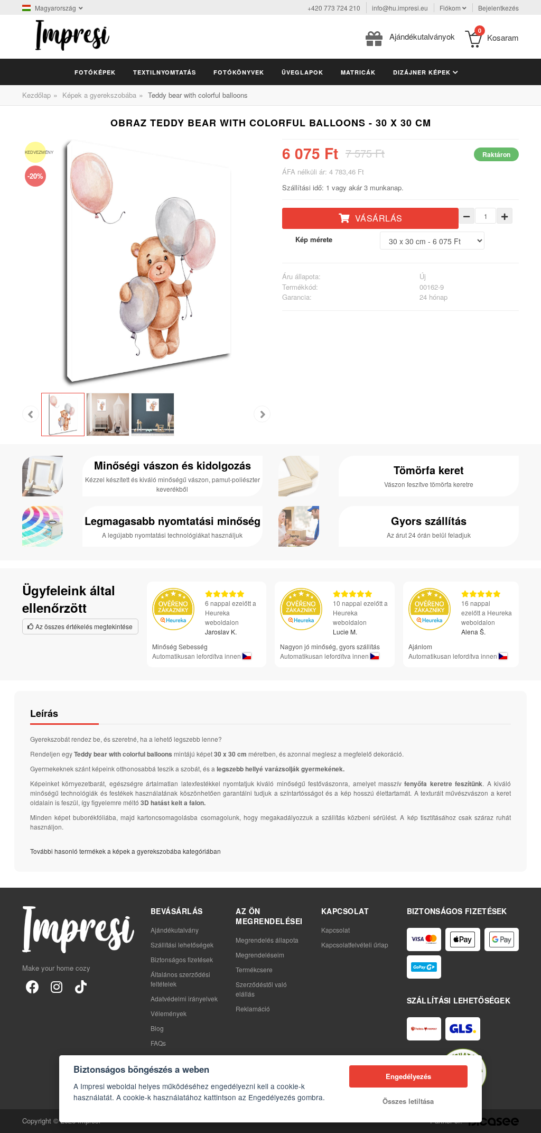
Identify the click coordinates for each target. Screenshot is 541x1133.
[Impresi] (72, 34)
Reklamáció (253, 1008)
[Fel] (527, 1119)
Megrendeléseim (260, 954)
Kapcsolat (335, 929)
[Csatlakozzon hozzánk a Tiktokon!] (80, 986)
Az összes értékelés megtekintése (83, 626)
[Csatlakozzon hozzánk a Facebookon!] (32, 986)
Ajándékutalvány (175, 929)
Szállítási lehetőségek (182, 944)
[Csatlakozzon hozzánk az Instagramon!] (56, 986)
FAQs (158, 1042)
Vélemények (168, 1013)
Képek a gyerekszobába (99, 95)
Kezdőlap (36, 95)
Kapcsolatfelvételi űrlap (354, 944)
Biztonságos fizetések (182, 959)
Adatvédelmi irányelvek (184, 998)
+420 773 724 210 (333, 7)
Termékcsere (254, 969)
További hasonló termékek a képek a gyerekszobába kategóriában (125, 850)
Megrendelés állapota (267, 939)
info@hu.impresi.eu (400, 7)
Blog (157, 1028)
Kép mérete (313, 239)
